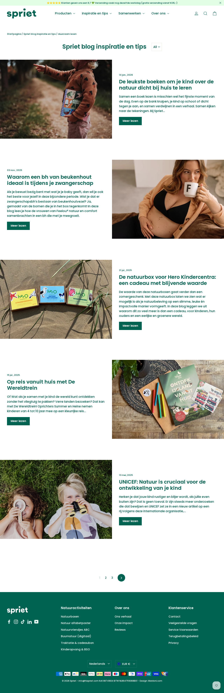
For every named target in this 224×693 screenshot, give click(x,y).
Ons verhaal (123, 617)
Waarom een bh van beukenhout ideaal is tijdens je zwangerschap (50, 180)
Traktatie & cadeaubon (77, 643)
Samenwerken (130, 13)
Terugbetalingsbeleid (183, 636)
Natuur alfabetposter (76, 623)
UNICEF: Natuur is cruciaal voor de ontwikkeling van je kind (162, 484)
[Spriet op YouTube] (36, 621)
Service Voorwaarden (183, 630)
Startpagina (14, 34)
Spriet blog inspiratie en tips (39, 34)
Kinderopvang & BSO (75, 649)
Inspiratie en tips (95, 13)
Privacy (174, 643)
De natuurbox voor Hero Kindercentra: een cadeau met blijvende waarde (167, 280)
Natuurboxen (70, 617)
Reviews (120, 630)
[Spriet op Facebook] (9, 621)
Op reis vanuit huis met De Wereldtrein (41, 384)
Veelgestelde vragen (183, 623)
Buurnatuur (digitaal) (76, 636)
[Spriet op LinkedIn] (29, 621)
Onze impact (124, 623)
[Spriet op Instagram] (16, 621)
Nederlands (97, 664)
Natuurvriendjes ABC (75, 630)
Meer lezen (130, 121)
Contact (174, 617)
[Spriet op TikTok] (23, 621)
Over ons (158, 13)
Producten (63, 13)
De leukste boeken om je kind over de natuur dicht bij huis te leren (166, 84)
